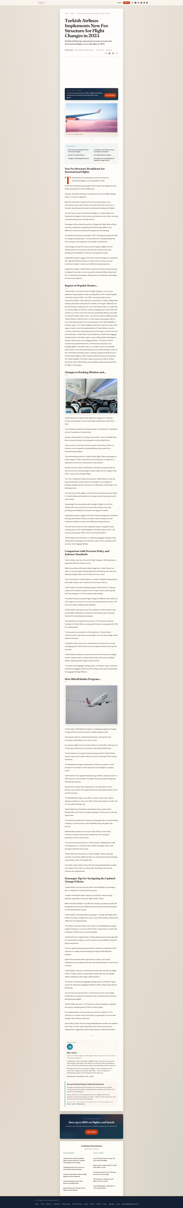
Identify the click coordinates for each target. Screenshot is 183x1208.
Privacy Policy (66, 1204)
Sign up (126, 3)
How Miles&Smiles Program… (103, 155)
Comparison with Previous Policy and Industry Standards (104, 151)
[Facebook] (135, 3)
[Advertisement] (91, 72)
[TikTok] (147, 3)
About (69, 1104)
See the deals (110, 95)
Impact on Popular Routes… (76, 155)
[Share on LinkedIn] (113, 53)
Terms (105, 1204)
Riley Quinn (70, 50)
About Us (49, 1204)
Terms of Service (77, 1204)
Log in (119, 3)
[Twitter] (132, 3)
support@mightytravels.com (130, 1204)
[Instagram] (138, 3)
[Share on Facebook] (109, 53)
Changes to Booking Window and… (79, 158)
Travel (72, 13)
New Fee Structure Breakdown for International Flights (78, 151)
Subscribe (111, 1204)
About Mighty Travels (82, 1076)
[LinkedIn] (144, 3)
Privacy (99, 1204)
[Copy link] (116, 53)
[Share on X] (105, 53)
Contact (91, 1076)
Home (66, 13)
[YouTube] (141, 3)
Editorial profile (71, 1076)
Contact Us (57, 1204)
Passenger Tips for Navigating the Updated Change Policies (104, 159)
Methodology (81, 1104)
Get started (91, 1132)
